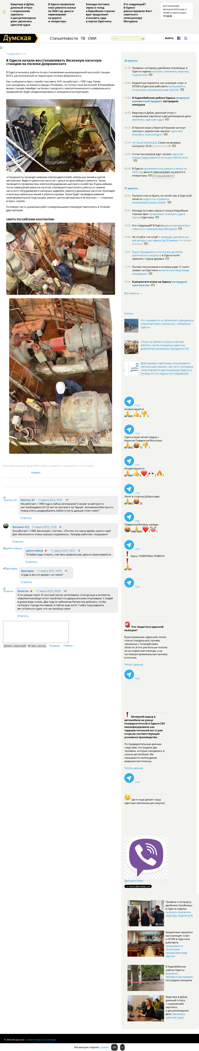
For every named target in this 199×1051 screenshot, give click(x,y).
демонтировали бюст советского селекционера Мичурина (161, 227)
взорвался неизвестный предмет (161, 99)
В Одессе (138, 168)
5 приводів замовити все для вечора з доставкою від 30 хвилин (160, 238)
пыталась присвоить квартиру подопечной (160, 73)
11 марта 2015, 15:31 (50, 500)
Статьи (56, 38)
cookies (104, 1047)
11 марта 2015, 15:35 (44, 527)
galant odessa (34, 550)
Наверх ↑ (36, 472)
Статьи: (129, 313)
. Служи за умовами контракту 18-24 (156, 144)
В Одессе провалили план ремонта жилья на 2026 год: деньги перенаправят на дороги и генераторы (62, 12)
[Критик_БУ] (10, 500)
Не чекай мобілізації (144, 142)
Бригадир (27, 571)
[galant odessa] (12, 548)
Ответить (26, 518)
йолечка (23, 591)
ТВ (83, 38)
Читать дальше (133, 664)
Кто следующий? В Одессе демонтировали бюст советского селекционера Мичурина (138, 12)
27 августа (131, 188)
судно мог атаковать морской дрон (157, 132)
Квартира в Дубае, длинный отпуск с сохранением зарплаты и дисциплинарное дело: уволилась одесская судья (23, 14)
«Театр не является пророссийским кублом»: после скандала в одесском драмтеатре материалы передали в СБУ (165, 345)
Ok (114, 1047)
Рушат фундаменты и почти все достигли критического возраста (157, 253)
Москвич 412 (20, 527)
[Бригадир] (10, 568)
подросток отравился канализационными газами (150, 200)
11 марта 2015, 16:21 (63, 550)
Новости (70, 38)
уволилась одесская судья (148, 119)
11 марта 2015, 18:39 (49, 571)
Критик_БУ (28, 500)
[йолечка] (8, 591)
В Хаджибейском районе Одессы (154, 98)
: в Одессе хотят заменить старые (156, 257)
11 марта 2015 (13, 53)
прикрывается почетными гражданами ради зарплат (159, 88)
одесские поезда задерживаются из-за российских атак (160, 155)
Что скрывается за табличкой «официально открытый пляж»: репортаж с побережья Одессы (167, 324)
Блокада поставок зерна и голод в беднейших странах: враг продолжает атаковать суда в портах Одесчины (100, 12)
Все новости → (133, 293)
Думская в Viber (133, 880)
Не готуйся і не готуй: (145, 237)
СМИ (92, 38)
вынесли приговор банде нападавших (160, 272)
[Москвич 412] (6, 527)
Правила (54, 645)
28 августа (131, 60)
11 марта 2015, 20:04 (48, 591)
